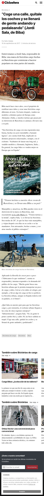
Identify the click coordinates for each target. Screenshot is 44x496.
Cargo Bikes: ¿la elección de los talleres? (19, 382)
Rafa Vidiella (8, 41)
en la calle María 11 (19, 214)
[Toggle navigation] (41, 3)
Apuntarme (32, 467)
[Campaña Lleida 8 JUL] (22, 175)
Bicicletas (5, 10)
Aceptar (22, 491)
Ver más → (6, 355)
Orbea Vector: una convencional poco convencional (18, 430)
